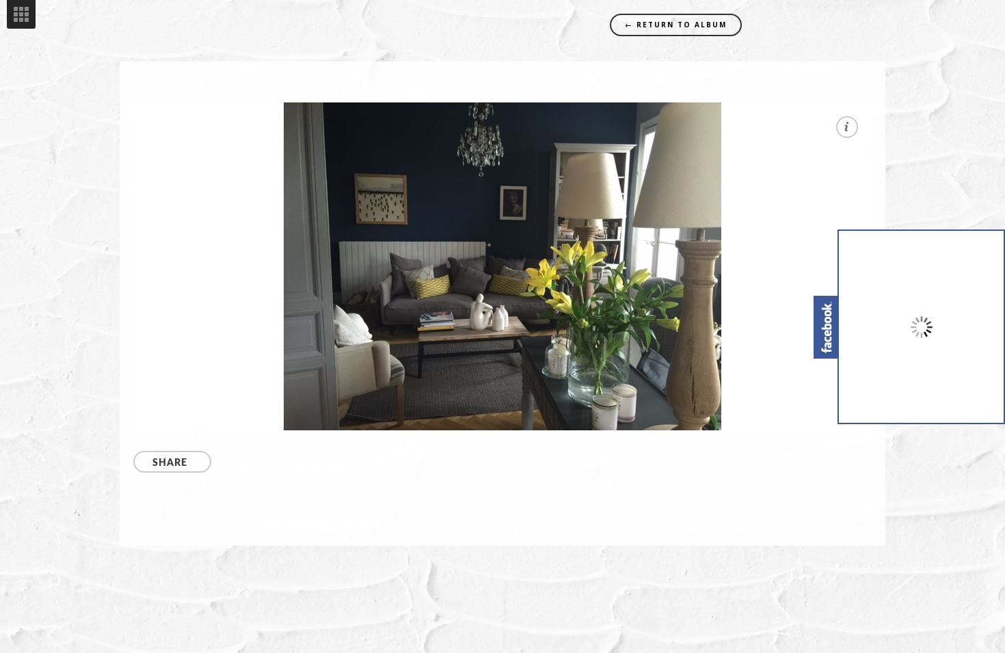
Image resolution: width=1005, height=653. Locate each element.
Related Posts (21, 14)
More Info (847, 127)
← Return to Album (676, 24)
